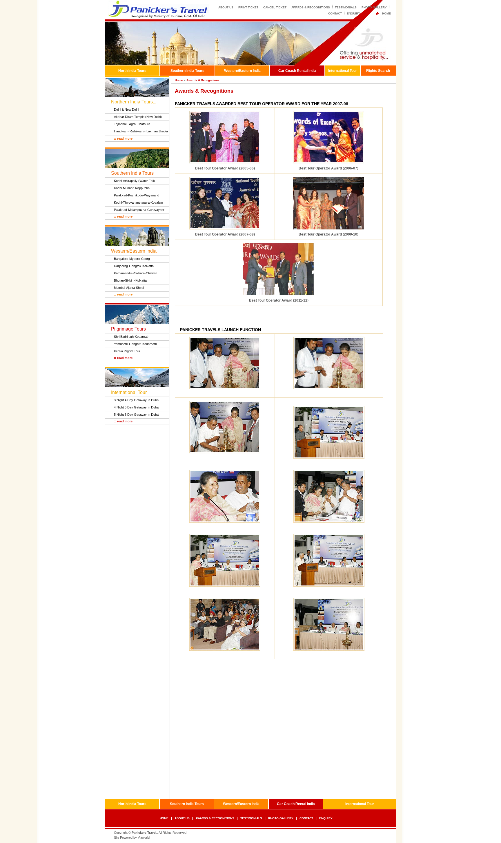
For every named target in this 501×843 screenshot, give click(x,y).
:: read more (123, 138)
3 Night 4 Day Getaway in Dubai (136, 400)
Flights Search (378, 71)
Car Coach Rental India (297, 71)
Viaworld (144, 837)
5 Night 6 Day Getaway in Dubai (136, 414)
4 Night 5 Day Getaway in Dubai (136, 407)
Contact (335, 13)
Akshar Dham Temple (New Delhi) (138, 116)
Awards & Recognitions (310, 7)
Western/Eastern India (242, 71)
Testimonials (346, 7)
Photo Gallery (374, 7)
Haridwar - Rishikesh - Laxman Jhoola (141, 131)
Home (386, 13)
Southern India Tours (187, 71)
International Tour (342, 71)
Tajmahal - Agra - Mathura (132, 124)
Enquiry (353, 13)
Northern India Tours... (133, 101)
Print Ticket (248, 7)
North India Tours (132, 71)
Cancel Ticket (274, 7)
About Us (225, 7)
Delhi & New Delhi (126, 109)
